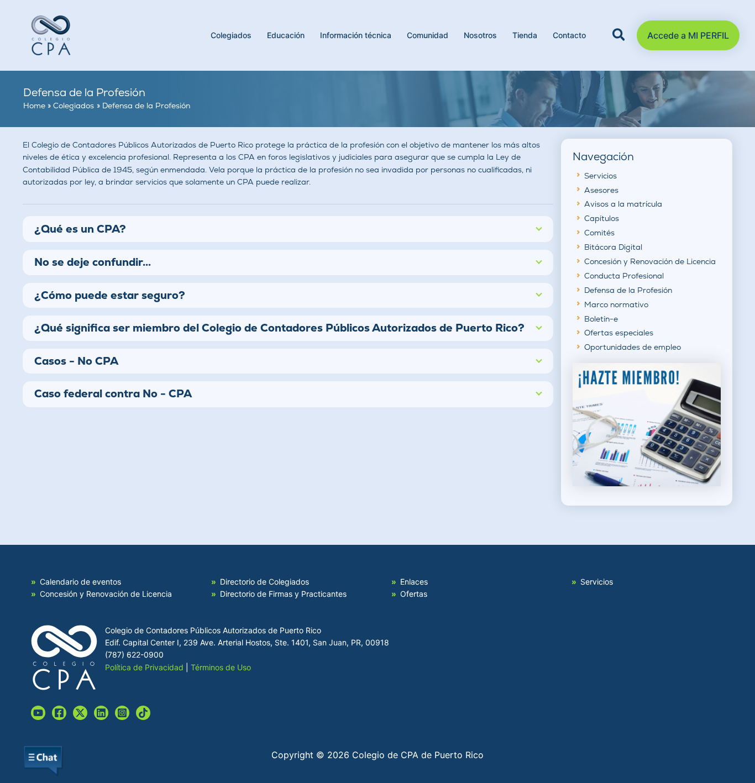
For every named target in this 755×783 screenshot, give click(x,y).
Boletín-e (601, 319)
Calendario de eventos (80, 581)
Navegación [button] (603, 157)
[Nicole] (80, 713)
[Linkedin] (101, 713)
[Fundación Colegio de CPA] (647, 423)
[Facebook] (59, 713)
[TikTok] (143, 713)
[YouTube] (38, 713)
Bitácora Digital (613, 247)
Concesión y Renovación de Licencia (650, 261)
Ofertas (413, 593)
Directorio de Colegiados (264, 581)
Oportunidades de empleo (632, 347)
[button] (619, 36)
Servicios (600, 176)
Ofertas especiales (618, 333)
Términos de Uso (221, 667)
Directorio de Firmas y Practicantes (283, 593)
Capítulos (601, 218)
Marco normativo (616, 304)
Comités (599, 233)
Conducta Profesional (624, 276)
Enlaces (414, 581)
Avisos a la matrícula (623, 204)
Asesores (601, 190)
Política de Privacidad (144, 667)
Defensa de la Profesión (628, 290)
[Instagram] (122, 713)
